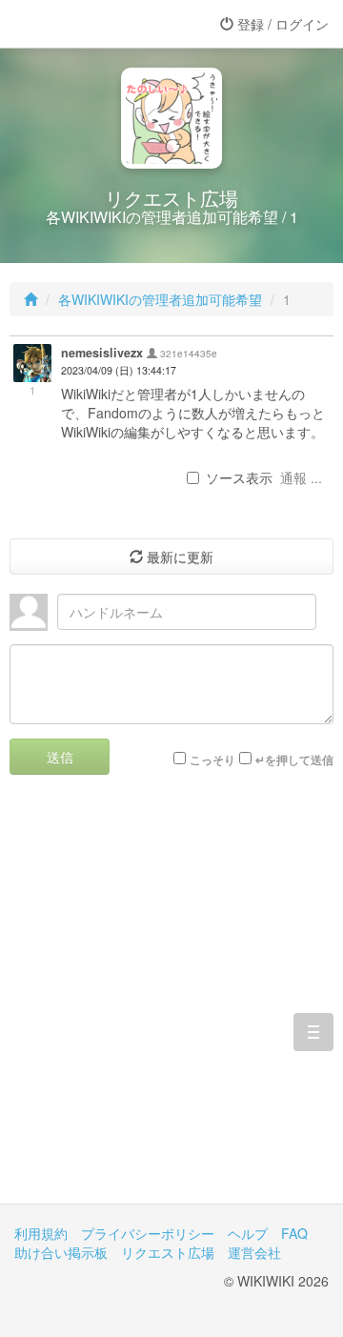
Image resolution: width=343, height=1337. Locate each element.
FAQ (294, 1233)
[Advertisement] (171, 1003)
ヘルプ (248, 1233)
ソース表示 (239, 477)
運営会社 (254, 1252)
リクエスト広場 (167, 1252)
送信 (60, 756)
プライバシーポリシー (147, 1233)
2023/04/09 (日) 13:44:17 (118, 370)
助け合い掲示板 (61, 1252)
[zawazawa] (90, 24)
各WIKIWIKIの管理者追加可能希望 (160, 299)
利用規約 (41, 1233)
